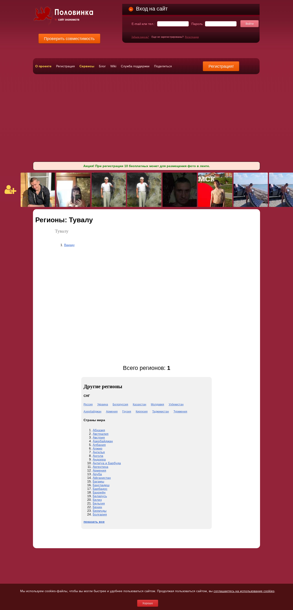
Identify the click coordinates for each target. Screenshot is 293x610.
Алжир (97, 448)
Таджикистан (160, 411)
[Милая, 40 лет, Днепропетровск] (73, 206)
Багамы (98, 481)
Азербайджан (92, 411)
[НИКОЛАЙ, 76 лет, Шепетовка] (109, 206)
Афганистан (102, 478)
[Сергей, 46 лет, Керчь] (180, 206)
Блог (102, 66)
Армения (112, 411)
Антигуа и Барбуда (107, 463)
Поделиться (163, 66)
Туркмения (180, 411)
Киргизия (142, 411)
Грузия (126, 411)
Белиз (97, 500)
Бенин (97, 507)
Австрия (99, 437)
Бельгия (99, 503)
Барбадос (100, 489)
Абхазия (99, 430)
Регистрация (192, 36)
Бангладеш (101, 485)
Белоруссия (120, 404)
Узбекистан (176, 404)
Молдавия (157, 404)
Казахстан (139, 404)
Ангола (98, 456)
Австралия (101, 434)
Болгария (100, 514)
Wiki (113, 66)
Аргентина (100, 467)
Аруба (97, 474)
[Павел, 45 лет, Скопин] (38, 206)
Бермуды (99, 510)
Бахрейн (99, 492)
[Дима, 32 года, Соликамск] (215, 206)
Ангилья (99, 452)
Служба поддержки (135, 66)
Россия (88, 404)
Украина (102, 404)
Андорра (99, 459)
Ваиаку (69, 245)
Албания (99, 445)
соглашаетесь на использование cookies (244, 591)
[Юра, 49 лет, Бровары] (250, 206)
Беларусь (100, 496)
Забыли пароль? (140, 36)
